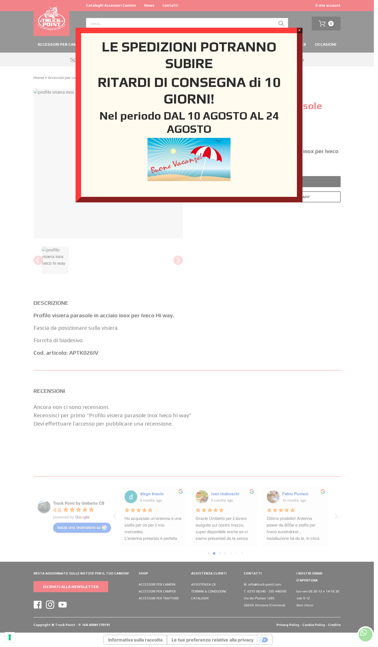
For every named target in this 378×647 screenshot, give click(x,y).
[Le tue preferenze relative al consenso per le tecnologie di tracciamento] (9, 637)
